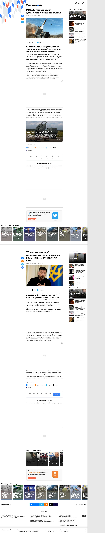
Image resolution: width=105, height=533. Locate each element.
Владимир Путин (43, 167)
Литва (32, 165)
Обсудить (57, 394)
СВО (37, 167)
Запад (44, 405)
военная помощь (52, 167)
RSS (46, 511)
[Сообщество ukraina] (36, 504)
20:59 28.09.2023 (29, 15)
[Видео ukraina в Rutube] (55, 504)
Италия (35, 403)
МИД (35, 165)
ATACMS (60, 165)
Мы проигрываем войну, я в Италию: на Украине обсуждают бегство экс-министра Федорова (44, 377)
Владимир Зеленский (45, 403)
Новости (28, 165)
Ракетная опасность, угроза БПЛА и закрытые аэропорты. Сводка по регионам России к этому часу (77, 17)
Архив (42, 511)
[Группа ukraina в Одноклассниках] (46, 504)
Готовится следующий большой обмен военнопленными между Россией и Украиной (80, 29)
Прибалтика (45, 165)
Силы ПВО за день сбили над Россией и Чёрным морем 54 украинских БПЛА (80, 41)
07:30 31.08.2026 (29, 263)
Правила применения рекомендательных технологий (42, 521)
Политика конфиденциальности (37, 520)
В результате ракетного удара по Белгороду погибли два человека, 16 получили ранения (80, 35)
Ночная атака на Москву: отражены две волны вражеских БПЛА (80, 23)
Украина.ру (59, 403)
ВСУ (47, 167)
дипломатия (39, 165)
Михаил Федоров (53, 403)
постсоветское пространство (53, 165)
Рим (32, 403)
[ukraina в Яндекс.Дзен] (51, 504)
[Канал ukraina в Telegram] (41, 504)
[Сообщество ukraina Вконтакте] (32, 504)
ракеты (34, 167)
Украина (39, 403)
